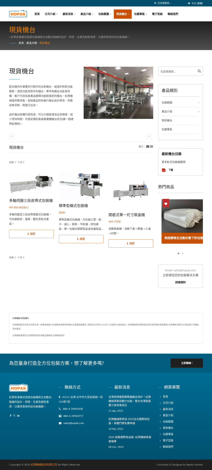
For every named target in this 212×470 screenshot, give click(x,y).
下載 (170, 169)
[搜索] (155, 3)
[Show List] (151, 147)
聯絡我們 (173, 14)
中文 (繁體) (197, 3)
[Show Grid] (148, 147)
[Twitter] (14, 416)
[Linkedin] (18, 416)
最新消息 (68, 14)
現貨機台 (122, 14)
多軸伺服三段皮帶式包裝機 (31, 200)
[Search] (199, 71)
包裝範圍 (104, 14)
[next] (149, 136)
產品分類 (31, 43)
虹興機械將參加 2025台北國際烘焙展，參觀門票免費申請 (129, 421)
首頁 (37, 14)
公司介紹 (50, 14)
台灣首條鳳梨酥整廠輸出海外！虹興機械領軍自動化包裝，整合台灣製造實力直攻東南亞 (129, 401)
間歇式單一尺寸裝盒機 (126, 214)
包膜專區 (139, 14)
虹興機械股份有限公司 (44, 464)
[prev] (11, 136)
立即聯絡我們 (58, 336)
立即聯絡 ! (186, 363)
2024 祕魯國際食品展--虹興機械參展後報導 (129, 439)
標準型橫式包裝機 (73, 205)
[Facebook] (10, 416)
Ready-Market (194, 464)
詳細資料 (180, 282)
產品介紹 (86, 14)
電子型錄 (157, 14)
